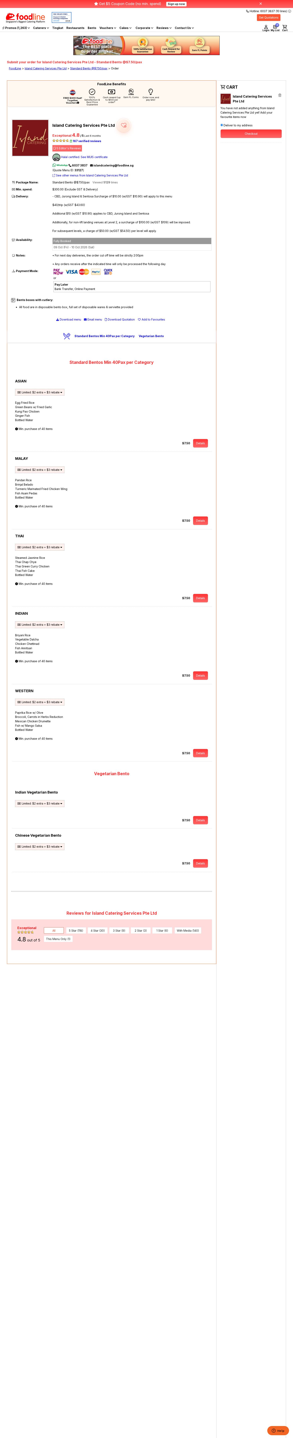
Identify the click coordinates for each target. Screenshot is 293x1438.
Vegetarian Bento (151, 336)
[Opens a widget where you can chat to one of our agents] (278, 1431)
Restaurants (75, 28)
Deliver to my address (238, 125)
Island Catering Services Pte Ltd (46, 68)
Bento (92, 28)
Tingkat (57, 28)
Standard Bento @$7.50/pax (88, 68)
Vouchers (106, 28)
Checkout (251, 133)
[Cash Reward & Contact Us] (184, 28)
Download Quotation (121, 319)
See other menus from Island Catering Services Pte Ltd (91, 175)
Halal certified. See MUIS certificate (84, 157)
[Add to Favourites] (124, 125)
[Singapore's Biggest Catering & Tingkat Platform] (22, 22)
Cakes (124, 28)
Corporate (143, 28)
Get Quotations (268, 17)
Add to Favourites (153, 319)
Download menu (70, 319)
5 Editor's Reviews (68, 148)
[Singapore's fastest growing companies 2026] (59, 22)
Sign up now (176, 4)
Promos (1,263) (16, 28)
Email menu (94, 319)
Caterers (40, 28)
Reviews (162, 28)
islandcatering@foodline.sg (113, 165)
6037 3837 (79, 165)
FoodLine (15, 68)
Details (200, 443)
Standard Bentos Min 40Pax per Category (105, 336)
